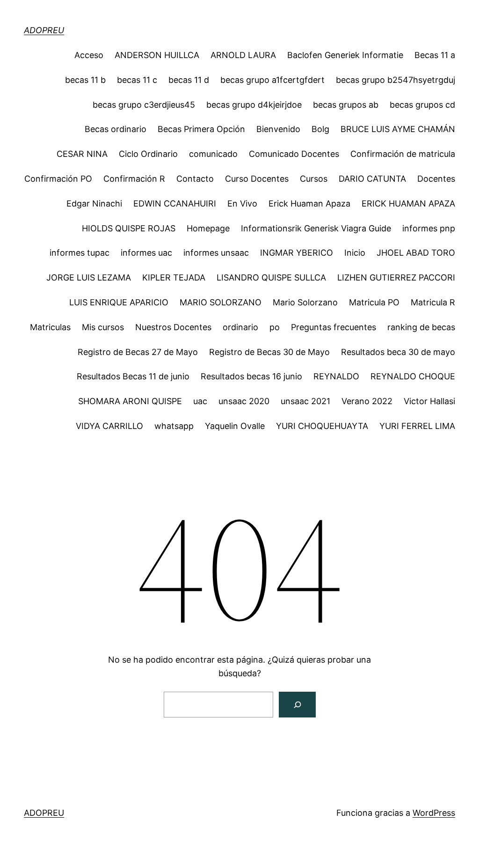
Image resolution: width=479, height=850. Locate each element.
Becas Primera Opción (201, 129)
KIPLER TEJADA (173, 277)
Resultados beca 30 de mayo (398, 352)
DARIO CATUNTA (372, 179)
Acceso (88, 55)
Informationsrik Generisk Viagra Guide (316, 228)
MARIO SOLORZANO (220, 302)
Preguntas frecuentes (333, 327)
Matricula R (433, 302)
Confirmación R (134, 179)
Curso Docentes (257, 179)
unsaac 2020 (243, 401)
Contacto (195, 179)
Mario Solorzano (305, 302)
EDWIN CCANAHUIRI (174, 203)
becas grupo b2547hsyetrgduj (395, 80)
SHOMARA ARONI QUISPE (130, 401)
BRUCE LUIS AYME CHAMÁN (398, 129)
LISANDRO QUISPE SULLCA (271, 277)
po (274, 327)
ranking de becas (421, 327)
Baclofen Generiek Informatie (345, 55)
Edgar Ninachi (94, 203)
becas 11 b (85, 80)
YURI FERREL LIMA (417, 426)
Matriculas (50, 327)
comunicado (213, 154)
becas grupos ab (345, 105)
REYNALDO (336, 376)
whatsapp (174, 426)
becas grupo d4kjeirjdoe (254, 105)
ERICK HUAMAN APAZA (408, 203)
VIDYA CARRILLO (109, 426)
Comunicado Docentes (294, 154)
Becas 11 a (434, 55)
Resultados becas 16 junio (251, 376)
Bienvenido (278, 129)
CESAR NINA (82, 154)
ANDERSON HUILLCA (157, 55)
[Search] (297, 704)
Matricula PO (374, 302)
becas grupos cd (422, 105)
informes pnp (428, 228)
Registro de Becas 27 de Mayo (138, 352)
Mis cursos (103, 327)
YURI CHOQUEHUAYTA (322, 426)
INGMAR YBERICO (296, 253)
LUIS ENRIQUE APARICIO (118, 302)
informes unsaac (216, 253)
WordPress (434, 813)
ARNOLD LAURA (243, 55)
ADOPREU (44, 30)
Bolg (320, 129)
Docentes (436, 179)
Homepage (208, 228)
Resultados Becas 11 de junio (133, 376)
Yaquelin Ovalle (235, 426)
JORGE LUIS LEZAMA (88, 277)
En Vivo (242, 203)
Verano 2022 (366, 401)
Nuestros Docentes (173, 327)
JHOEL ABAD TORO (416, 253)
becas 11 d (188, 80)
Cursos (313, 179)
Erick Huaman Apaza (309, 203)
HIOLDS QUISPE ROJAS (128, 228)
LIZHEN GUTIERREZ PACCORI (396, 277)
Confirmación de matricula (402, 154)
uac (200, 401)
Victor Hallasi (429, 401)
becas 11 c (137, 80)
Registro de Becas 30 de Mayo (269, 352)
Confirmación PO (58, 179)
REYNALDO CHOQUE (412, 376)
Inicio (354, 253)
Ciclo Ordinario (148, 154)
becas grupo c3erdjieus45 (144, 105)
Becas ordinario (115, 129)
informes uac (146, 253)
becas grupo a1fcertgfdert (272, 80)
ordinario (240, 327)
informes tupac (79, 253)
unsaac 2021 (305, 401)
